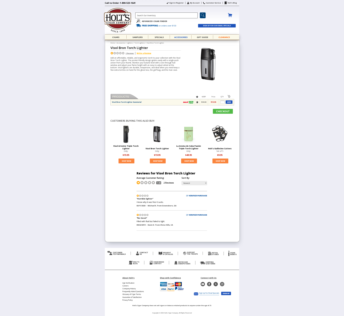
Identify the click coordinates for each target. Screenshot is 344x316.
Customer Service (213, 3)
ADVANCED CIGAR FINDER (154, 21)
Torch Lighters (139, 43)
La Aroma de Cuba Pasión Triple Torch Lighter (188, 147)
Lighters (130, 43)
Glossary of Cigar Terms (131, 294)
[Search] (203, 15)
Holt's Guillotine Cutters (220, 148)
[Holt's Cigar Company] (120, 20)
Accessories (121, 43)
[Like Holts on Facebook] (209, 284)
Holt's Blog (232, 3)
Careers (125, 286)
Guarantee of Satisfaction (132, 297)
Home (112, 43)
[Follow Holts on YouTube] (203, 284)
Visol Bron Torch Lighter (157, 148)
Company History (129, 288)
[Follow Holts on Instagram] (222, 284)
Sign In (172, 3)
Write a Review (144, 53)
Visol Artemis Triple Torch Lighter (126, 147)
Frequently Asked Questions (133, 291)
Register (180, 3)
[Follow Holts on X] (216, 284)
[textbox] (166, 15)
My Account (195, 3)
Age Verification (128, 283)
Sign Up (226, 293)
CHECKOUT (223, 111)
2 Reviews (130, 53)
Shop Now (126, 161)
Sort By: (186, 178)
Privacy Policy (127, 300)
